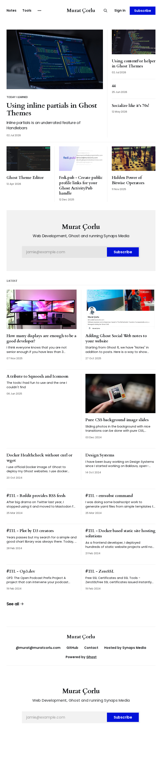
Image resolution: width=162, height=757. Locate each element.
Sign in (120, 10)
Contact (91, 647)
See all (13, 604)
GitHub (72, 647)
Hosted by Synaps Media (125, 647)
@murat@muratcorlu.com (38, 647)
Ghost (91, 657)
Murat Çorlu (81, 10)
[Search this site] (105, 10)
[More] (39, 10)
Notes (11, 10)
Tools (26, 10)
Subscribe (142, 10)
